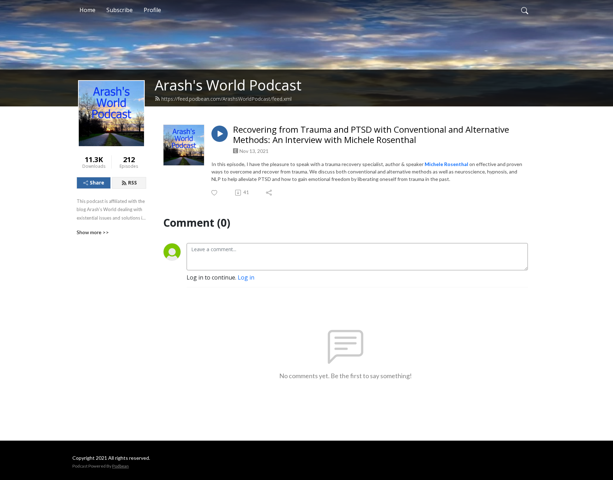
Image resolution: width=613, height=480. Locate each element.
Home (87, 10)
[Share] (269, 192)
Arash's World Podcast (228, 85)
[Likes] (215, 193)
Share (97, 182)
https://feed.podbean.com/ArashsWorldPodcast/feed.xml (226, 98)
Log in (246, 277)
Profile (152, 10)
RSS (132, 182)
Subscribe (119, 10)
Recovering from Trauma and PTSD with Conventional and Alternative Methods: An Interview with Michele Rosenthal (371, 135)
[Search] (524, 10)
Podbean (120, 466)
